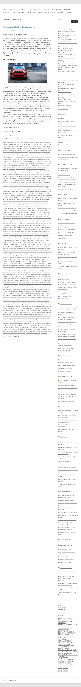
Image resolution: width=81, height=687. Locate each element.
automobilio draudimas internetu (21, 154)
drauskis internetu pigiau (21, 221)
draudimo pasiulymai (44, 216)
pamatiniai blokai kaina (70, 632)
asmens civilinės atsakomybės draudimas (33, 144)
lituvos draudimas (42, 261)
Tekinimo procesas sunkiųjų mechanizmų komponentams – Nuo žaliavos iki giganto (68, 389)
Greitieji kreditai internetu (66, 545)
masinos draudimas (28, 263)
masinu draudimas (44, 267)
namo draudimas (7, 272)
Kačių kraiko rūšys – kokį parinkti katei (67, 208)
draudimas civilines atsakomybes (37, 193)
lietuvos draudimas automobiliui (34, 250)
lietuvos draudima (13, 250)
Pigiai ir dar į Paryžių (63, 109)
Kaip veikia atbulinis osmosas (65, 326)
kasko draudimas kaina (21, 233)
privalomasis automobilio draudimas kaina (23, 303)
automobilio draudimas (22, 152)
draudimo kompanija (14, 214)
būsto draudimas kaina (42, 171)
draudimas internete (35, 195)
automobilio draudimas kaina (10, 155)
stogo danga (63, 658)
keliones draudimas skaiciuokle (23, 240)
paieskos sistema (61, 632)
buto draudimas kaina (29, 174)
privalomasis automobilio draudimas (27, 301)
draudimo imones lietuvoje (18, 212)
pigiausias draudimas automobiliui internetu (29, 284)
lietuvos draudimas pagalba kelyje (42, 255)
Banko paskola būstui (63, 556)
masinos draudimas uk (45, 265)
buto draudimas (7, 174)
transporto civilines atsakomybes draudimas (33, 321)
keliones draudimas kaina (9, 240)
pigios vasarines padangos (63, 634)
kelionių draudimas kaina (38, 242)
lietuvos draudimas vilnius (18, 259)
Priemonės (62, 114)
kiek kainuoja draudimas (38, 244)
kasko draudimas (30, 231)
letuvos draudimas (25, 248)
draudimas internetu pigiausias (13, 199)
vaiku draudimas (42, 329)
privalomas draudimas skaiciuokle (43, 297)
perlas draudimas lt (24, 278)
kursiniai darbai (71, 624)
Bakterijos (67, 9)
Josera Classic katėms (63, 359)
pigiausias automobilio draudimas (42, 280)
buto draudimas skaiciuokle (41, 174)
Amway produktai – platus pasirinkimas (67, 65)
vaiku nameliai (61, 662)
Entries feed (61, 605)
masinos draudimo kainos (9, 267)
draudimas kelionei (24, 201)
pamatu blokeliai (61, 633)
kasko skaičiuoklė (43, 237)
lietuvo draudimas (42, 248)
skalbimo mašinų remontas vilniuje (68, 655)
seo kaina (62, 639)
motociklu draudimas (22, 271)
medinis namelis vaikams (63, 629)
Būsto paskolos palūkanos (64, 562)
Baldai (4, 9)
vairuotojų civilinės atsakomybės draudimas (31, 331)
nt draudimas (22, 276)
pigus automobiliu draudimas (19, 287)
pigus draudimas (31, 287)
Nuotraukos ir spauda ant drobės (66, 385)
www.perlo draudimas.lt (33, 335)
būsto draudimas (19, 171)
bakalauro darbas (70, 618)
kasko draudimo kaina (28, 235)
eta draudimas (15, 223)
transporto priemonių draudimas (37, 325)
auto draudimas (9, 146)
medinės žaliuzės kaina (63, 630)
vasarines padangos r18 (63, 670)
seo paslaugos (65, 644)
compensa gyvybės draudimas (20, 188)
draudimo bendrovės (45, 208)
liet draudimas (33, 248)
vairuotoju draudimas (26, 333)
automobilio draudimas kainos (24, 155)
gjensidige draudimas (27, 225)
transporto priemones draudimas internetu (19, 325)
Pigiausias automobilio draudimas (15, 139)
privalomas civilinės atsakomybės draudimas (38, 293)
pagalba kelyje (29, 276)
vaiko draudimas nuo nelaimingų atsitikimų (27, 329)
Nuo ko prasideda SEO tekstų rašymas (67, 520)
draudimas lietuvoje (34, 201)
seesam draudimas (29, 314)
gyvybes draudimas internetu (16, 227)
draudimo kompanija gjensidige (42, 214)
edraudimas (8, 223)
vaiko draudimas (13, 329)
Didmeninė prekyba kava (64, 107)
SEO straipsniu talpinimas (66, 164)
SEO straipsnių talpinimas (66, 273)
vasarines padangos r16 (63, 668)
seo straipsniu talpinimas (68, 651)
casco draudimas (20, 176)
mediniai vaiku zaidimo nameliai (65, 628)
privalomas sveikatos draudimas (10, 299)
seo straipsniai (64, 648)
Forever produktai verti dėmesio (66, 63)
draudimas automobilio (18, 191)
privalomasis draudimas (19, 306)
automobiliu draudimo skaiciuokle (20, 167)
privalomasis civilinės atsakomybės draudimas (14, 304)
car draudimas (12, 176)
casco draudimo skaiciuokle (44, 176)
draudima (44, 188)
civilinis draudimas (10, 184)
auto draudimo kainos (38, 148)
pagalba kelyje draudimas (39, 276)
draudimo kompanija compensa (26, 214)
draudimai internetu (23, 189)
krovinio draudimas (25, 246)
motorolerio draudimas (32, 271)
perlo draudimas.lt (7, 280)
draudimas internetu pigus (27, 199)
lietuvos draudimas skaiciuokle (37, 257)
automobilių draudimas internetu (36, 163)
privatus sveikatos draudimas (37, 312)
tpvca (23, 320)
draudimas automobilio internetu (33, 191)
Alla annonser (31, 12)
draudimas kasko (15, 201)
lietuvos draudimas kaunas (32, 254)
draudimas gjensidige (14, 195)
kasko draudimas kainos (33, 233)
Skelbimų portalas (50, 12)
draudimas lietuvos (43, 201)
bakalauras (60, 618)
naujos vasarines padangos (64, 631)
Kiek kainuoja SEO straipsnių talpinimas (67, 512)
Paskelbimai (21, 12)
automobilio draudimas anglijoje (36, 152)
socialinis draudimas (17, 316)
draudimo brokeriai (22, 210)
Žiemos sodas (6, 12)
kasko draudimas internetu (9, 233)
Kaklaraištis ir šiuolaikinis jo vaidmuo (66, 232)
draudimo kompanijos (8, 216)
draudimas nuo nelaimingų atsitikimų (31, 203)
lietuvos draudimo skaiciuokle (21, 261)
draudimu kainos (38, 220)
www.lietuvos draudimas (9, 335)
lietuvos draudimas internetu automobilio (39, 252)
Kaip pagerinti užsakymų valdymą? (66, 401)
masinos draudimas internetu (64, 625)
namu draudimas (27, 272)
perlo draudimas (33, 278)
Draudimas (12, 9)
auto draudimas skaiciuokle (25, 148)
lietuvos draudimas (22, 250)
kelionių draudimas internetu (25, 242)
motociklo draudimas (44, 269)
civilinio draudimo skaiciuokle (30, 182)
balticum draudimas (20, 169)
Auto (16, 142)
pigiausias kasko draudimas (13, 286)
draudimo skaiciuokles (28, 220)
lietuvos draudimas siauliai (23, 257)
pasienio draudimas (15, 278)
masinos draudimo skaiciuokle (23, 267)
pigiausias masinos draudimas (28, 286)
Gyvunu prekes (63, 194)
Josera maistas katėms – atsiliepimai (66, 365)
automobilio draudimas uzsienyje (23, 157)
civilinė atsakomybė (16, 178)
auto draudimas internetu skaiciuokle (35, 146)
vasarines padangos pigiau (63, 667)
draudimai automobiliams (11, 189)
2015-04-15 (17, 131)
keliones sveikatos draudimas (37, 240)
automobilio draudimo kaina (38, 157)
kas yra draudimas (13, 231)
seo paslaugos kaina (66, 646)
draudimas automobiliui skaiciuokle (13, 193)
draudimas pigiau (29, 205)
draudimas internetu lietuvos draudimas (29, 197)
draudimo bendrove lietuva (33, 208)
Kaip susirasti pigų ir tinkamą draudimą (19, 27)
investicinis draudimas (36, 229)
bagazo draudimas (11, 169)
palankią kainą (37, 54)
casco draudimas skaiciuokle (31, 176)
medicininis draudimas (18, 269)
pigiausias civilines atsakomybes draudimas (29, 282)
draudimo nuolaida (33, 216)
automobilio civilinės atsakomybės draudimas (38, 150)
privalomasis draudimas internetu (33, 306)
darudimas (30, 188)
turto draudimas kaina (24, 327)
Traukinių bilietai (22, 9)
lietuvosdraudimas (33, 261)
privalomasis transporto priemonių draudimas (38, 308)
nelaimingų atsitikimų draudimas (11, 276)
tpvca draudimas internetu (39, 320)
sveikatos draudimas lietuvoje (28, 318)
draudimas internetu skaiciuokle (41, 199)
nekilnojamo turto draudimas (28, 274)
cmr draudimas (12, 186)
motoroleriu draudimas (44, 271)
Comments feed (62, 607)
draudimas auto (9, 191)
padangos (72, 631)
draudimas (40, 189)
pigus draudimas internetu (41, 287)
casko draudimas (7, 178)
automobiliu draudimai (11, 163)
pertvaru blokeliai (69, 633)
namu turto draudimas (37, 272)
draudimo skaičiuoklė (38, 218)
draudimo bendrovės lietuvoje (10, 210)
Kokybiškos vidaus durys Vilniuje (66, 235)
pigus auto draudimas (40, 286)
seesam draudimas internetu (41, 314)
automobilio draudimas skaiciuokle (40, 155)
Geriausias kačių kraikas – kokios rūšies (67, 210)
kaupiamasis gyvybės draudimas (19, 238)
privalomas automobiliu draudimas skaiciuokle (17, 293)
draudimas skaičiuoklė (12, 206)
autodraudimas (12, 150)
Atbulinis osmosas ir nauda (64, 461)
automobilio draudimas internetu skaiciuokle (40, 154)
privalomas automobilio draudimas (29, 289)
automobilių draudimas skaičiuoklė (34, 165)
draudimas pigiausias (39, 205)
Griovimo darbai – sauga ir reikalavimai (67, 71)
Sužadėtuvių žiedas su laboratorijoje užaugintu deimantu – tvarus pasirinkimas (66, 578)
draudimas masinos (17, 203)
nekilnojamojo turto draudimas (42, 274)
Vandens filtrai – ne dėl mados (65, 62)
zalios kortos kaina (7, 336)
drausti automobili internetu (34, 221)
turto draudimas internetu (12, 327)
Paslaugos (61, 12)
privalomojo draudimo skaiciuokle (22, 312)
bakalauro (65, 618)
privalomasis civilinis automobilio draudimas (35, 304)
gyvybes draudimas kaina (29, 227)
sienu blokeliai (70, 653)
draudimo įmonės (7, 212)
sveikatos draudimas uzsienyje (43, 318)
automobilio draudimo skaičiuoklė (20, 159)
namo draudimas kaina (17, 272)
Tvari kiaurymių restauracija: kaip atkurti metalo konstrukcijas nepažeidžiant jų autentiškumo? (67, 184)
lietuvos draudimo (39, 259)
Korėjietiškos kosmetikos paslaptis (66, 189)
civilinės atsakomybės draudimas (29, 178)
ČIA (18, 127)
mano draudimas (10, 263)
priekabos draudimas (15, 289)
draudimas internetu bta (14, 197)
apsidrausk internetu (8, 144)
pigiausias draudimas (44, 282)
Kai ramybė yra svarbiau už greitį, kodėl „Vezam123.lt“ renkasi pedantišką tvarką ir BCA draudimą (67, 396)
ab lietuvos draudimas (45, 142)
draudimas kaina (7, 201)
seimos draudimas (7, 316)
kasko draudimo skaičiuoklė (18, 237)
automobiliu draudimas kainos (18, 165)
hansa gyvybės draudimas (24, 229)
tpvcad (10, 321)
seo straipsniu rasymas (67, 650)
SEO (14, 12)
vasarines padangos (68, 662)
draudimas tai (31, 206)
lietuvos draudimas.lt (30, 259)
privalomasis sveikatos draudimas (19, 308)
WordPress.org (61, 609)
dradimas (36, 188)
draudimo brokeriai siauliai (33, 210)
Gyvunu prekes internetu (66, 356)
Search (60, 19)
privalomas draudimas (14, 297)
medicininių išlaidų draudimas (31, 269)
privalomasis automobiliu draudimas (42, 303)
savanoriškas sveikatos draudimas (17, 314)
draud (40, 188)
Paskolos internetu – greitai (64, 549)
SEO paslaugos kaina (65, 491)
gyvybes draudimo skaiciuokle (10, 229)
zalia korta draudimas (45, 335)
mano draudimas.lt (18, 263)
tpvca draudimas (29, 320)
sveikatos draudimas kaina (14, 318)
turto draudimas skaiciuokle (36, 327)
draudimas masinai (7, 203)
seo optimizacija (64, 641)
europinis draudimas (24, 223)
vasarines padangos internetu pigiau (65, 664)
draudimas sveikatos (23, 206)
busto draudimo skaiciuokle (43, 172)
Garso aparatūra (56, 9)
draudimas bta (25, 193)
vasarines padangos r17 (63, 669)
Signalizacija (46, 9)
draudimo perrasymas (18, 218)
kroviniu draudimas (35, 246)
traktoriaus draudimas (17, 321)
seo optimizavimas (65, 642)
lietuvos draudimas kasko (20, 254)
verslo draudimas (36, 333)
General (40, 12)
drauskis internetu (10, 221)
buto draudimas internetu (17, 174)
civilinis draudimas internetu (21, 184)
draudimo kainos (37, 212)
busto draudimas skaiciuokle (18, 172)
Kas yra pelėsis (61, 118)
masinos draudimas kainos (19, 265)
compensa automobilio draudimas (24, 186)
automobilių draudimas (22, 163)
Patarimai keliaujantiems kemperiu (66, 144)
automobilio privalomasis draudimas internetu (20, 161)
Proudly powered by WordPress (10, 680)
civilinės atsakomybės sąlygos (16, 182)
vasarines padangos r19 (63, 671)
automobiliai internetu (22, 150)
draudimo (14, 208)
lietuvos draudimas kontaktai (27, 255)
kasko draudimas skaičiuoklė (15, 235)
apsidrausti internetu (18, 144)
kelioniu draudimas (13, 242)
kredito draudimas (16, 246)
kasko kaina (36, 237)
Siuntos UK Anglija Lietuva (64, 99)
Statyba (69, 12)
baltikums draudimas (31, 169)
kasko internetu (29, 237)
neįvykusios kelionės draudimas (13, 274)
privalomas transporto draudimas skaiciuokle (29, 299)
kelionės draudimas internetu (44, 238)
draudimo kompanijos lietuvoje (21, 216)
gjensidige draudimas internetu (40, 225)
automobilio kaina (32, 159)
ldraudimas (18, 248)
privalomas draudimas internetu (27, 297)
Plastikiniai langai (35, 9)
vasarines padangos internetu (64, 663)
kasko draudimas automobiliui (42, 231)
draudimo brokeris (44, 210)
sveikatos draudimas (36, 316)
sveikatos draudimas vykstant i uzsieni (12, 320)
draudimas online (21, 205)
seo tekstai (62, 653)
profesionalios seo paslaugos (65, 637)
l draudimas (43, 246)
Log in (59, 604)
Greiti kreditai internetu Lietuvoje (66, 559)
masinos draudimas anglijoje (40, 263)
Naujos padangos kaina (66, 539)
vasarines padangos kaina (63, 665)
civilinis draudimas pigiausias (35, 184)
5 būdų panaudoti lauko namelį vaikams (67, 467)
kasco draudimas (22, 231)
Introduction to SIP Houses (64, 46)
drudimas (43, 221)
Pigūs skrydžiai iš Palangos (64, 105)
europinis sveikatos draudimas (36, 223)
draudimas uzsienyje (40, 206)
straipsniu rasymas (65, 659)
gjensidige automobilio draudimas (14, 225)
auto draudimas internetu (20, 146)
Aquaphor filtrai (62, 238)
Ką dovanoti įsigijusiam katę (64, 371)
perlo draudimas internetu (44, 278)
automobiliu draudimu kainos (35, 167)
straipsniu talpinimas (66, 661)
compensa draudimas (38, 186)
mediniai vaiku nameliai (63, 626)
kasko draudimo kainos (39, 235)
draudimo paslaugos (8, 218)
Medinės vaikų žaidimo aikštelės (65, 48)
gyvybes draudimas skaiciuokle (42, 227)
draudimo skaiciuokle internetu (15, 220)
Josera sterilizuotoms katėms (65, 362)
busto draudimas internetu (30, 171)
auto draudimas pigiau (13, 148)
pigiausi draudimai (16, 280)
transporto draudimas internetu (16, 323)
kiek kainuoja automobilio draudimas (23, 244)
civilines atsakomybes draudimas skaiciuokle (20, 180)
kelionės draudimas (32, 238)
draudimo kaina (29, 212)
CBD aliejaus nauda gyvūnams (65, 368)
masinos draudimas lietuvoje (33, 265)
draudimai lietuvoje (32, 189)
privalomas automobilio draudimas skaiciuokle (24, 291)
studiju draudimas (26, 316)
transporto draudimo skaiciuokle (32, 323)
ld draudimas (12, 248)
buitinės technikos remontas (64, 619)
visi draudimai (44, 333)
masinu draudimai (35, 267)
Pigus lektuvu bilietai (65, 150)
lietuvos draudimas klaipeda (13, 255)
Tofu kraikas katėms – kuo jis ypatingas (67, 213)
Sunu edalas (63, 243)
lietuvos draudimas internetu (22, 252)
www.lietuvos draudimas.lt (21, 335)
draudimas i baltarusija (24, 195)
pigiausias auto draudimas (27, 280)
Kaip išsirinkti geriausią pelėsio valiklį (66, 154)
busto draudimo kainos (31, 172)
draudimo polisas (28, 218)
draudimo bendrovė (21, 208)
